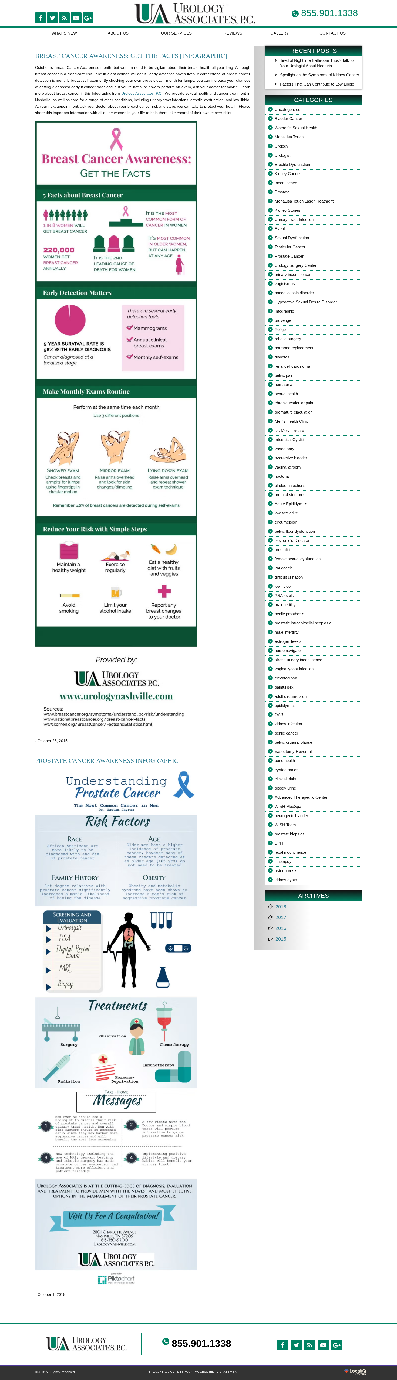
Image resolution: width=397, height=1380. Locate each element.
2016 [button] (280, 928)
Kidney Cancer (288, 173)
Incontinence (286, 182)
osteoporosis (286, 870)
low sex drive (286, 513)
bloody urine (285, 788)
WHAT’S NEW (64, 33)
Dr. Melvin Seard (289, 430)
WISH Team (285, 824)
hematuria (283, 384)
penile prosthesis (289, 614)
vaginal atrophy (288, 467)
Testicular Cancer (290, 247)
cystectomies (286, 769)
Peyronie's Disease (292, 540)
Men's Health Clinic (292, 421)
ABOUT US (118, 33)
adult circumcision (291, 696)
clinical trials (285, 779)
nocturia (282, 476)
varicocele (284, 568)
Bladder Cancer (288, 118)
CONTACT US (332, 33)
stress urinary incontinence (298, 659)
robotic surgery (288, 338)
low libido (283, 586)
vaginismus (285, 283)
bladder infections (290, 485)
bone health (285, 760)
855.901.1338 (201, 1343)
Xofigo (280, 329)
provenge (283, 320)
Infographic (284, 311)
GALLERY (279, 33)
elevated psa (286, 678)
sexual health (286, 393)
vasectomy (284, 448)
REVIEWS (233, 33)
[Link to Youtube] (76, 17)
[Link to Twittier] (52, 17)
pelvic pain (284, 375)
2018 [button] (280, 906)
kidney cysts (286, 879)
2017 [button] (280, 917)
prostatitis (283, 549)
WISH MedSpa (288, 806)
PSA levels (284, 595)
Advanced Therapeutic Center (301, 797)
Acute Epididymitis (291, 503)
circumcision (286, 522)
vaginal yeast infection (294, 669)
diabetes (282, 357)
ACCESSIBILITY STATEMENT (217, 1371)
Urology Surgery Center (296, 265)
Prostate (282, 192)
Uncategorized (287, 109)
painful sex (284, 687)
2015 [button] (280, 939)
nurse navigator (288, 650)
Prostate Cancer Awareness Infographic (107, 760)
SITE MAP (184, 1371)
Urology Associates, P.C (142, 93)
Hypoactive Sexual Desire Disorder (306, 302)
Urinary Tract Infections (295, 219)
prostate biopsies (290, 834)
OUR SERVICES (176, 33)
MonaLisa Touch (289, 137)
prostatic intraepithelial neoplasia (303, 623)
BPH (279, 843)
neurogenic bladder (291, 815)
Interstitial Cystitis (290, 439)
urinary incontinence (292, 274)
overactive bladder (291, 458)
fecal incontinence (290, 852)
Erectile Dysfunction (292, 164)
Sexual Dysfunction (292, 237)
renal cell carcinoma (292, 366)
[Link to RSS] (64, 17)
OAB (279, 714)
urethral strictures (290, 494)
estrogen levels (288, 641)
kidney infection (288, 724)
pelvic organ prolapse (293, 742)
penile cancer (286, 733)
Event (280, 228)
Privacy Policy (160, 1371)
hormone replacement (294, 348)
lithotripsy (283, 861)
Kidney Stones (287, 210)
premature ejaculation (293, 412)
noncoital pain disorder (294, 293)
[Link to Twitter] (296, 1345)
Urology (281, 146)
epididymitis (285, 705)
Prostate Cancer (289, 256)
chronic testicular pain (294, 403)
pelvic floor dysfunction (295, 531)
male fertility (285, 604)
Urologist (282, 155)
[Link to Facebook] (40, 17)
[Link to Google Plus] (88, 17)
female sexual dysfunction (298, 558)
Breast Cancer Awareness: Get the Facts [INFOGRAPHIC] (131, 55)
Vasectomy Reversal (293, 751)
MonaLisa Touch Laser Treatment (304, 201)
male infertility (287, 632)
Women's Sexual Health (296, 127)
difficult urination (289, 577)
